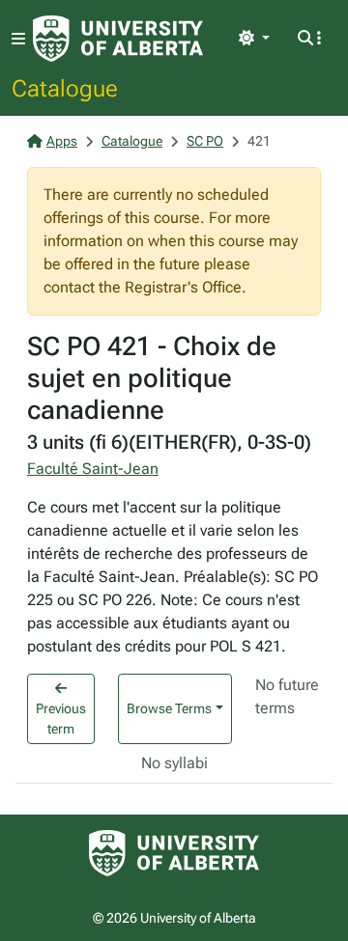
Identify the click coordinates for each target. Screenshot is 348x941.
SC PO (205, 141)
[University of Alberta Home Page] (118, 38)
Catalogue (65, 87)
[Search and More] (309, 38)
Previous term (61, 718)
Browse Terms (169, 708)
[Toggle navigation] (18, 39)
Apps (61, 141)
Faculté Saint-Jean (93, 468)
